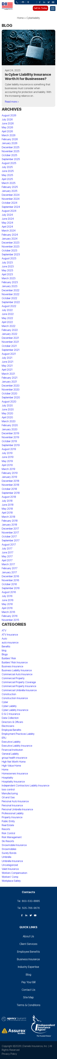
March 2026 (9, 135)
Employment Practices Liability (18, 733)
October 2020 (9, 393)
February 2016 (10, 616)
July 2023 (7, 262)
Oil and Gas (8, 797)
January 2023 (9, 286)
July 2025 (7, 167)
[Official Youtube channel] (53, 2)
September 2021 (10, 349)
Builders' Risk (9, 658)
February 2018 (10, 520)
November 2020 (10, 389)
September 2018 (11, 492)
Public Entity (8, 821)
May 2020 (7, 413)
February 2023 (10, 282)
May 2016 (7, 604)
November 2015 (10, 619)
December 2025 (10, 147)
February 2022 (10, 330)
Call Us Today (40, 8)
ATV (4, 630)
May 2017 (7, 556)
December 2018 (10, 480)
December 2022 (10, 290)
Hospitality (7, 777)
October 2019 (9, 441)
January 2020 (9, 429)
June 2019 (7, 457)
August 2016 (9, 592)
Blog (28, 974)
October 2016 (9, 584)
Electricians (8, 725)
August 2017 (9, 544)
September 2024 (11, 206)
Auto (4, 638)
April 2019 (7, 465)
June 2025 (8, 171)
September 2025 (11, 159)
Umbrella (6, 856)
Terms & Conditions (28, 1005)
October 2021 (9, 345)
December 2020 (10, 385)
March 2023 (9, 278)
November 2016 (10, 580)
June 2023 (8, 266)
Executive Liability (11, 741)
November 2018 (10, 484)
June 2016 (7, 600)
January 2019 (9, 476)
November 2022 (10, 294)
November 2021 (10, 341)
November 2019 (10, 437)
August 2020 (9, 401)
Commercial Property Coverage (19, 682)
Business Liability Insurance (17, 670)
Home (20, 17)
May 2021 (7, 365)
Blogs (5, 654)
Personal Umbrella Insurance (17, 809)
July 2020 (7, 405)
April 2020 (7, 417)
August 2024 (9, 210)
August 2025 (9, 163)
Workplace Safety (11, 880)
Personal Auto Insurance (15, 801)
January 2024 (9, 238)
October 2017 (9, 536)
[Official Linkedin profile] (44, 2)
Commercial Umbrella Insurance (19, 690)
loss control (8, 789)
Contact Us (28, 989)
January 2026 (9, 143)
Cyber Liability (9, 706)
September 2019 (11, 445)
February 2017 (9, 568)
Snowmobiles (9, 849)
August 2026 (9, 115)
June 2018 (7, 504)
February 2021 (9, 377)
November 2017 (10, 532)
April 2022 (7, 322)
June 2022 (8, 314)
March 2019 (8, 469)
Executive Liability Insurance (17, 745)
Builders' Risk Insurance (15, 662)
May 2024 (7, 222)
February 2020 (10, 425)
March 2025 (9, 183)
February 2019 (10, 473)
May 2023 (7, 270)
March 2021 (8, 373)
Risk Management (12, 837)
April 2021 (7, 369)
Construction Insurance (15, 698)
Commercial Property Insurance (19, 686)
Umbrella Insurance (12, 861)
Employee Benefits (11, 729)
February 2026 (10, 139)
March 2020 (9, 421)
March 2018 (8, 516)
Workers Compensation (14, 872)
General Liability (10, 753)
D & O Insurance (11, 713)
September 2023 (11, 254)
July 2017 (7, 548)
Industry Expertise (28, 966)
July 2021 (7, 357)
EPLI (4, 737)
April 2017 (7, 560)
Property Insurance (12, 817)
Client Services (28, 944)
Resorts (6, 829)
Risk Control (8, 833)
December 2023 (10, 242)
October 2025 (9, 155)
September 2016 (11, 588)
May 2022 (7, 318)
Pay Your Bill (28, 982)
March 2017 (8, 564)
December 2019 (10, 433)
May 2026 (7, 127)
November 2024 (10, 198)
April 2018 (7, 512)
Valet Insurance (10, 868)
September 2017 (10, 540)
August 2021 (9, 353)
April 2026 (7, 131)
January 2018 (9, 524)
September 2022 (11, 302)
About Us (28, 936)
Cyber (5, 702)
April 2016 (7, 608)
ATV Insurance (10, 634)
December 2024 (10, 194)
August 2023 (9, 258)
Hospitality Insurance (13, 781)
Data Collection (10, 717)
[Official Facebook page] (40, 2)
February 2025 (10, 187)
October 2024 (9, 202)
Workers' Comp (10, 876)
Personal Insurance (12, 805)
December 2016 (10, 576)
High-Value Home (11, 765)
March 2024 (9, 230)
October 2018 (9, 488)
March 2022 (8, 326)
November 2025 (10, 151)
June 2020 (8, 409)
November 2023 (10, 246)
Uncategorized (10, 865)
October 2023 (9, 250)
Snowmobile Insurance (14, 845)
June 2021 (7, 361)
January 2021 (9, 381)
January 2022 (9, 333)
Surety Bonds (9, 853)
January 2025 (9, 190)
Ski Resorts (8, 841)
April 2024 (7, 226)
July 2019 (7, 453)
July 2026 (7, 119)
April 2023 (7, 274)
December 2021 (10, 337)
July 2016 (7, 596)
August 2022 (9, 306)
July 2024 (7, 214)
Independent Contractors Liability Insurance (25, 785)
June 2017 (7, 552)
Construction (9, 694)
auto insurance (10, 642)
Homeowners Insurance (15, 773)
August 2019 (9, 449)
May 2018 (7, 508)
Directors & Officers (12, 722)
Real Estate (8, 825)
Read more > (12, 101)
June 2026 (8, 123)
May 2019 (7, 461)
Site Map (28, 997)
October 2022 (9, 298)
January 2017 (9, 572)
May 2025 (7, 175)
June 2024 (8, 218)
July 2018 (7, 500)
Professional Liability (13, 813)
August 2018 (9, 496)
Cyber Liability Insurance (15, 710)
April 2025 (7, 179)
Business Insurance (12, 666)
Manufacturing (10, 793)
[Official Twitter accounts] (49, 2)
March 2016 (8, 612)
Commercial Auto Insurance (17, 674)
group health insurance (14, 757)
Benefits (6, 646)
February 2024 (10, 234)
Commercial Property (13, 678)
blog (4, 650)
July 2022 (7, 310)
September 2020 (11, 397)
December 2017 (10, 528)
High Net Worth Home (13, 761)
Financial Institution (12, 749)
